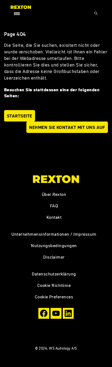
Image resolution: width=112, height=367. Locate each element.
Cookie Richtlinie (54, 285)
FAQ (54, 206)
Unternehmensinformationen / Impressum (53, 234)
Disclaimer (54, 257)
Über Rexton (54, 194)
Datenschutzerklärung (54, 274)
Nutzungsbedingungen (54, 245)
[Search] (96, 13)
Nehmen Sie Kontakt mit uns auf (67, 127)
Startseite (19, 116)
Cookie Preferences (54, 297)
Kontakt (53, 217)
